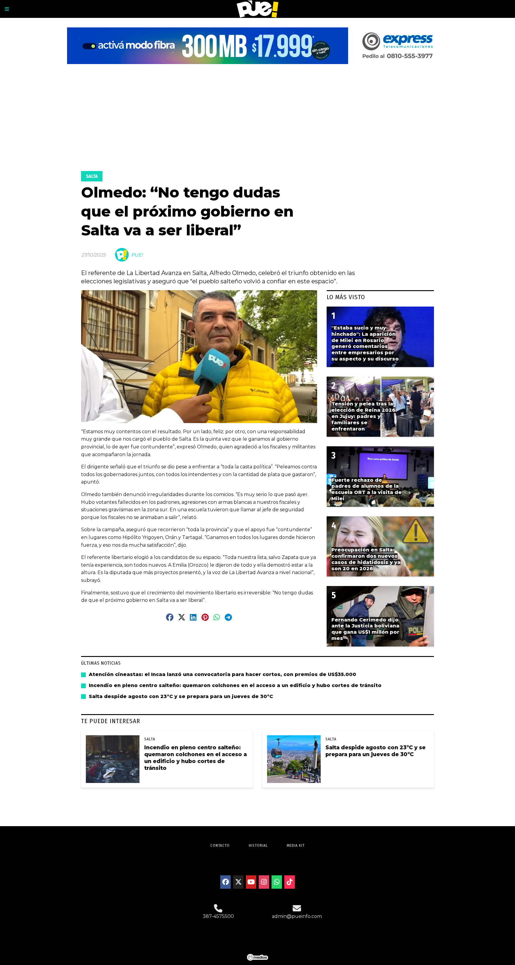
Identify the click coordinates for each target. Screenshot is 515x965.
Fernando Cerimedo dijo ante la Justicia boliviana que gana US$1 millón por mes (365, 629)
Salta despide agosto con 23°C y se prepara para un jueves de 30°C (181, 696)
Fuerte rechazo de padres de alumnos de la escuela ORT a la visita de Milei (366, 489)
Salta (92, 176)
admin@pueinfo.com (297, 916)
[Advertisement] (257, 118)
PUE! (137, 255)
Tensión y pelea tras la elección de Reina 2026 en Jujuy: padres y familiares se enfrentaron (363, 416)
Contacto (220, 845)
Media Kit (296, 845)
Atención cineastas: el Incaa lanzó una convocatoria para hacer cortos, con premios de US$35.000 (222, 674)
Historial (258, 845)
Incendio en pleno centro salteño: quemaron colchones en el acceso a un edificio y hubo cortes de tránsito (235, 685)
